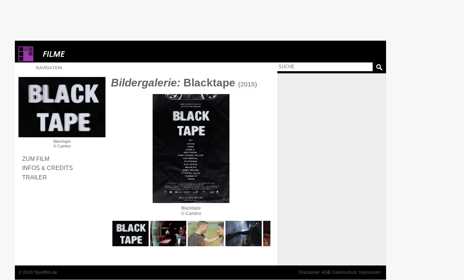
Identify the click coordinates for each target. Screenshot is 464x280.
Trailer (34, 177)
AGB (326, 272)
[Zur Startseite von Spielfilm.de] (25, 59)
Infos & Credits (47, 168)
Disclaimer (309, 272)
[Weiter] (191, 148)
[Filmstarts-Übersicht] (80, 54)
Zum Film (35, 158)
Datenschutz (344, 272)
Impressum (370, 272)
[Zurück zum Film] (61, 107)
